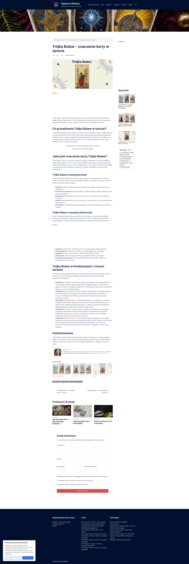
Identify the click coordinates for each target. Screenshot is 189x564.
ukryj (129, 150)
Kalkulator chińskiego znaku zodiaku (120, 540)
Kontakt (130, 4)
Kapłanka (67, 282)
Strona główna (58, 40)
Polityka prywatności (58, 524)
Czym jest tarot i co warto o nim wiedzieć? (93, 522)
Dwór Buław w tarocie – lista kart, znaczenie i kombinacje (125, 106)
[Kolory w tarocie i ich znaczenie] (103, 411)
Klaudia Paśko (70, 55)
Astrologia (108, 4)
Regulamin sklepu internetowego (61, 522)
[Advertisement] (82, 104)
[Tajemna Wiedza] (56, 4)
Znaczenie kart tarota (76, 381)
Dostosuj (8, 557)
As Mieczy (68, 309)
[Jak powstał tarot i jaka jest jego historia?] (61, 410)
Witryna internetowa (90, 466)
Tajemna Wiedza (70, 3)
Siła (66, 291)
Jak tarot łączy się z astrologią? (81, 422)
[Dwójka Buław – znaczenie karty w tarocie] (102, 368)
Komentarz (61, 445)
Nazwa (59, 459)
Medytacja (117, 4)
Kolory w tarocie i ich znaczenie (103, 422)
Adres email (61, 466)
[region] (19, 550)
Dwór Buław (56, 381)
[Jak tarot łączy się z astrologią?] (82, 411)
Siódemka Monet (70, 300)
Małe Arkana (64, 381)
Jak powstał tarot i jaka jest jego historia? (60, 421)
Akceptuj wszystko (28, 557)
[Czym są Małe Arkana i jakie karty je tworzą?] (82, 368)
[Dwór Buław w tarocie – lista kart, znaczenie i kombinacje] (61, 368)
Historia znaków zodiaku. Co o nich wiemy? (122, 534)
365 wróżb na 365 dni (93, 4)
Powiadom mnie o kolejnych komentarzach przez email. (75, 480)
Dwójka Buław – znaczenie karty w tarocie (126, 142)
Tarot (102, 4)
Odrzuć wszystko (16, 557)
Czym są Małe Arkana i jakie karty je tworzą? (125, 125)
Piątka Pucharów (70, 318)
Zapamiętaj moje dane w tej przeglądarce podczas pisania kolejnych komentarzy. (82, 476)
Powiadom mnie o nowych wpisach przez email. (73, 484)
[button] (136, 4)
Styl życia (124, 4)
